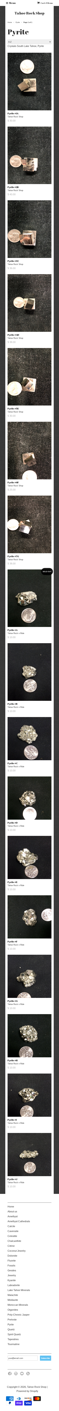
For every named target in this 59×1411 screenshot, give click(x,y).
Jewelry (12, 1275)
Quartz (11, 1329)
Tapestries (13, 1339)
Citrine (11, 1246)
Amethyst (13, 1216)
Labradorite (14, 1285)
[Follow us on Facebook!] (10, 1374)
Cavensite (13, 1231)
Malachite (13, 1295)
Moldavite (13, 1300)
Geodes (12, 1270)
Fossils (11, 1265)
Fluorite (12, 1260)
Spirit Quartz (14, 1334)
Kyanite (12, 1280)
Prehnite (12, 1319)
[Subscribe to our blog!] (28, 1374)
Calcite (11, 1226)
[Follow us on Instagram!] (16, 1374)
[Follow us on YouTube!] (22, 1374)
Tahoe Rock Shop (29, 13)
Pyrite (11, 1324)
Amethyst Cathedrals (19, 1221)
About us (12, 1211)
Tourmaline (14, 1344)
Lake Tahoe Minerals (19, 1290)
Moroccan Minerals (18, 1305)
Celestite (12, 1236)
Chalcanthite (14, 1241)
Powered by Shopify (27, 1391)
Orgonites (13, 1310)
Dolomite (12, 1255)
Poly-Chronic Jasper (18, 1314)
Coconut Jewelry (17, 1251)
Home (11, 1206)
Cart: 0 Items (47, 3)
